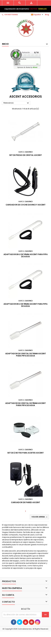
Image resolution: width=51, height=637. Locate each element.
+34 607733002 (11, 14)
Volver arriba (40, 517)
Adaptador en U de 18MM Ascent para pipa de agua (25, 305)
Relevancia (17, 103)
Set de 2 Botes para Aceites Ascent (25, 452)
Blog (47, 14)
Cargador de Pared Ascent (25, 502)
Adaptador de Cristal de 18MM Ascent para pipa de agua (25, 404)
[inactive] (25, 59)
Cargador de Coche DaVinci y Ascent (25, 204)
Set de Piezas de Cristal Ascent (25, 155)
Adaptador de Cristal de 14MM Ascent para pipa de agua (25, 354)
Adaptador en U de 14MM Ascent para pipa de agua (26, 255)
